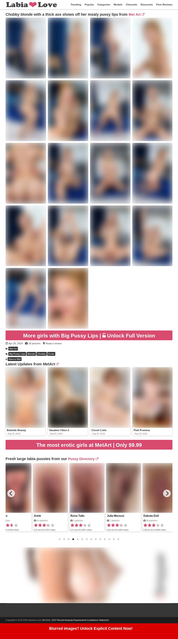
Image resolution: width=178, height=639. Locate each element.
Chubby (41, 353)
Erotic (51, 353)
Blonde (31, 353)
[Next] (167, 493)
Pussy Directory (81, 459)
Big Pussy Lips (17, 353)
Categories (103, 4)
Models (118, 4)
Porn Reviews (164, 4)
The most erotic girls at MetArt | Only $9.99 (89, 445)
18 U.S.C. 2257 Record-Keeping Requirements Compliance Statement (75, 620)
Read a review (54, 343)
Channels (131, 4)
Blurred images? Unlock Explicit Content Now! (90, 628)
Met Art (135, 14)
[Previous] (11, 493)
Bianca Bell (15, 359)
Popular (89, 4)
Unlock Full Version (89, 336)
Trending (76, 4)
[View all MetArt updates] (57, 364)
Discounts (147, 4)
